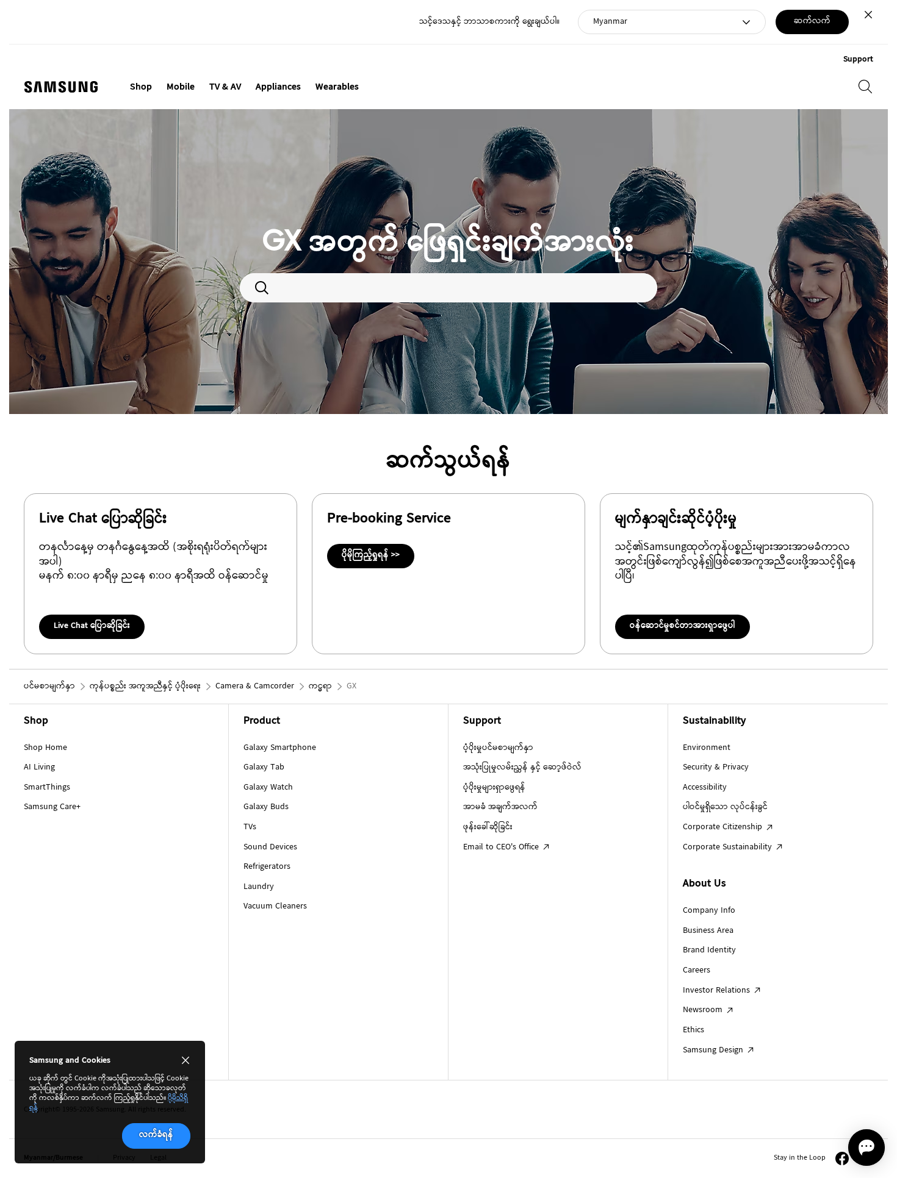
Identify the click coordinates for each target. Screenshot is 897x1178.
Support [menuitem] (858, 59)
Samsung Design (714, 1050)
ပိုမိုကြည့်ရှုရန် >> (371, 555)
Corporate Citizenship (724, 827)
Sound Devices (270, 847)
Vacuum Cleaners (275, 906)
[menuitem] (141, 88)
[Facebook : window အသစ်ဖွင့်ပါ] (842, 1158)
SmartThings (47, 787)
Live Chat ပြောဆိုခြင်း (92, 626)
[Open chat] (866, 1147)
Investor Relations (717, 990)
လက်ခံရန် (156, 1135)
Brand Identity (709, 950)
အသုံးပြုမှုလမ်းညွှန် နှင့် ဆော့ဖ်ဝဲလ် (522, 767)
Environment (706, 748)
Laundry (258, 887)
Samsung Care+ (52, 807)
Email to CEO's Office (502, 847)
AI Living (39, 767)
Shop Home (45, 748)
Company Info (709, 911)
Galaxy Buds (266, 807)
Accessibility (705, 787)
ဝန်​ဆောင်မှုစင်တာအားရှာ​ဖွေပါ (682, 626)
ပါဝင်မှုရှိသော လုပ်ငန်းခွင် (725, 807)
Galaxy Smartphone (279, 748)
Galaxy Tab (263, 767)
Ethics (693, 1030)
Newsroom (704, 1010)
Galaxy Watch (268, 787)
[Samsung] (61, 87)
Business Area (708, 931)
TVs (249, 827)
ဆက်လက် (812, 21)
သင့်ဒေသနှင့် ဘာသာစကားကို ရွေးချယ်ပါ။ (489, 22)
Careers (696, 970)
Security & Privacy (716, 767)
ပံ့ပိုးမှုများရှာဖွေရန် (494, 787)
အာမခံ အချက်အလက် (500, 807)
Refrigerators (266, 867)
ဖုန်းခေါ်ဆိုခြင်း (488, 827)
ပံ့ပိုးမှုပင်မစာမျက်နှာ (498, 748)
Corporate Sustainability (728, 847)
